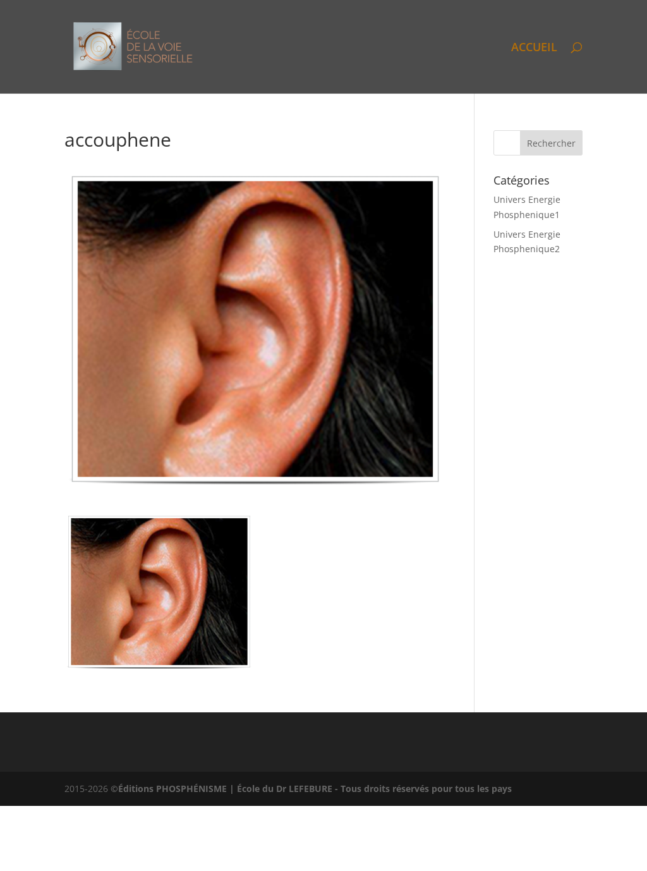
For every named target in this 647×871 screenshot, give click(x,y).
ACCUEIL (534, 48)
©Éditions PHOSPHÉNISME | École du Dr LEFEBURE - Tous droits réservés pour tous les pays (311, 789)
